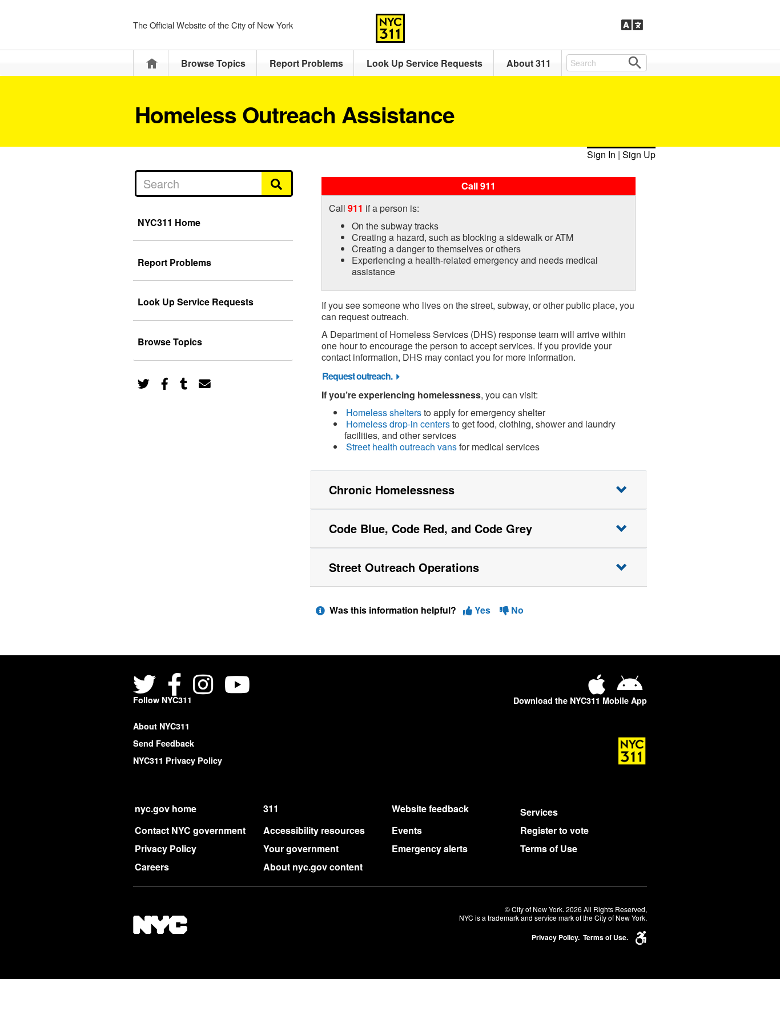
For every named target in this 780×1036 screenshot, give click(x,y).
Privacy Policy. (556, 937)
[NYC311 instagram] (203, 686)
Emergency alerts (430, 848)
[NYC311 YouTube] (237, 686)
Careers (152, 866)
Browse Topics (213, 63)
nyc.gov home (165, 808)
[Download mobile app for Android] (629, 689)
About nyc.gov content (313, 866)
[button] (478, 490)
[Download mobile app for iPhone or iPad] (599, 689)
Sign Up (639, 154)
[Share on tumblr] (183, 382)
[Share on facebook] (164, 382)
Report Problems (306, 63)
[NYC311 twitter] (146, 686)
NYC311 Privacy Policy (177, 760)
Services (539, 812)
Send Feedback (163, 743)
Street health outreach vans (401, 446)
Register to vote (554, 830)
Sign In (601, 154)
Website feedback (430, 808)
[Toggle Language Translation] (632, 25)
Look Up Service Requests (425, 63)
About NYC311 (161, 726)
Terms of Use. (605, 937)
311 (271, 808)
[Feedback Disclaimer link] (320, 609)
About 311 (528, 63)
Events (407, 830)
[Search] (277, 183)
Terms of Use (548, 848)
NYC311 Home (169, 222)
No (516, 609)
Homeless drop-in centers (398, 423)
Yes (482, 609)
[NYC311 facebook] (174, 686)
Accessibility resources (314, 830)
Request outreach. (357, 375)
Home (152, 63)
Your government (301, 848)
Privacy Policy (165, 848)
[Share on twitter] (143, 382)
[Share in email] (204, 382)
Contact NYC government (190, 830)
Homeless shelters (383, 412)
